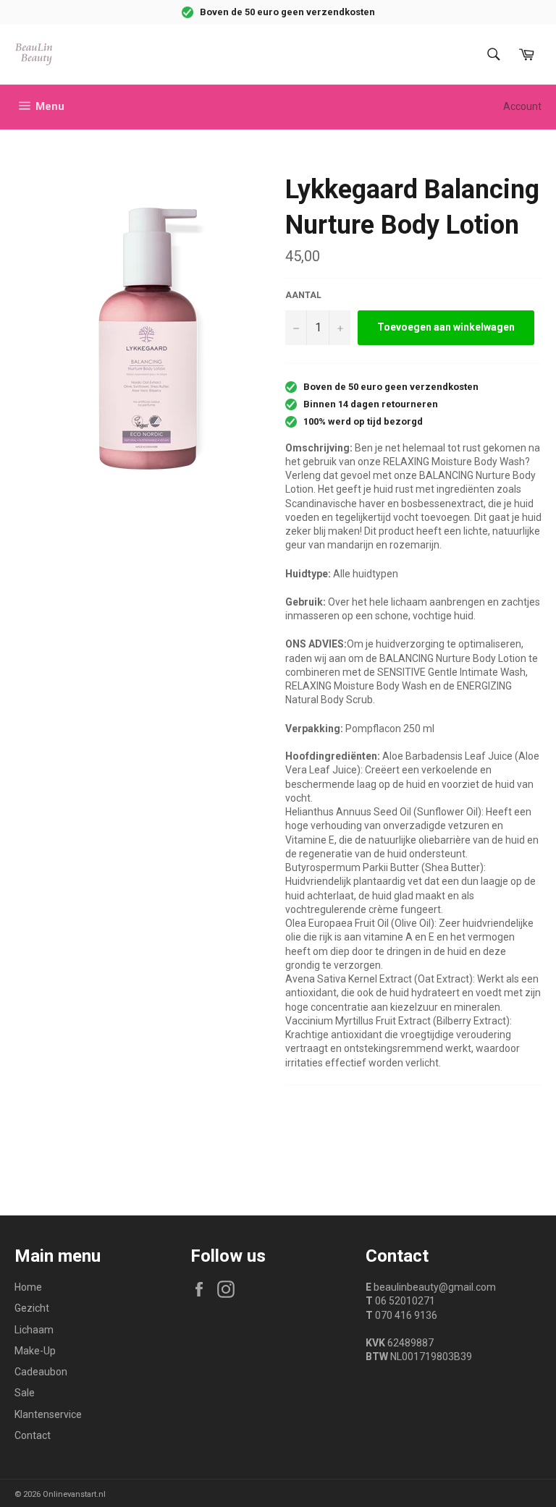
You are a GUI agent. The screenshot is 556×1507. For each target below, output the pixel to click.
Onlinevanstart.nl (74, 1494)
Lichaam (34, 1330)
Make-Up (35, 1351)
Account (522, 106)
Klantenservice (48, 1414)
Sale (24, 1392)
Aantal (303, 295)
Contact (32, 1435)
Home (28, 1287)
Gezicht (31, 1308)
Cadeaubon (40, 1371)
